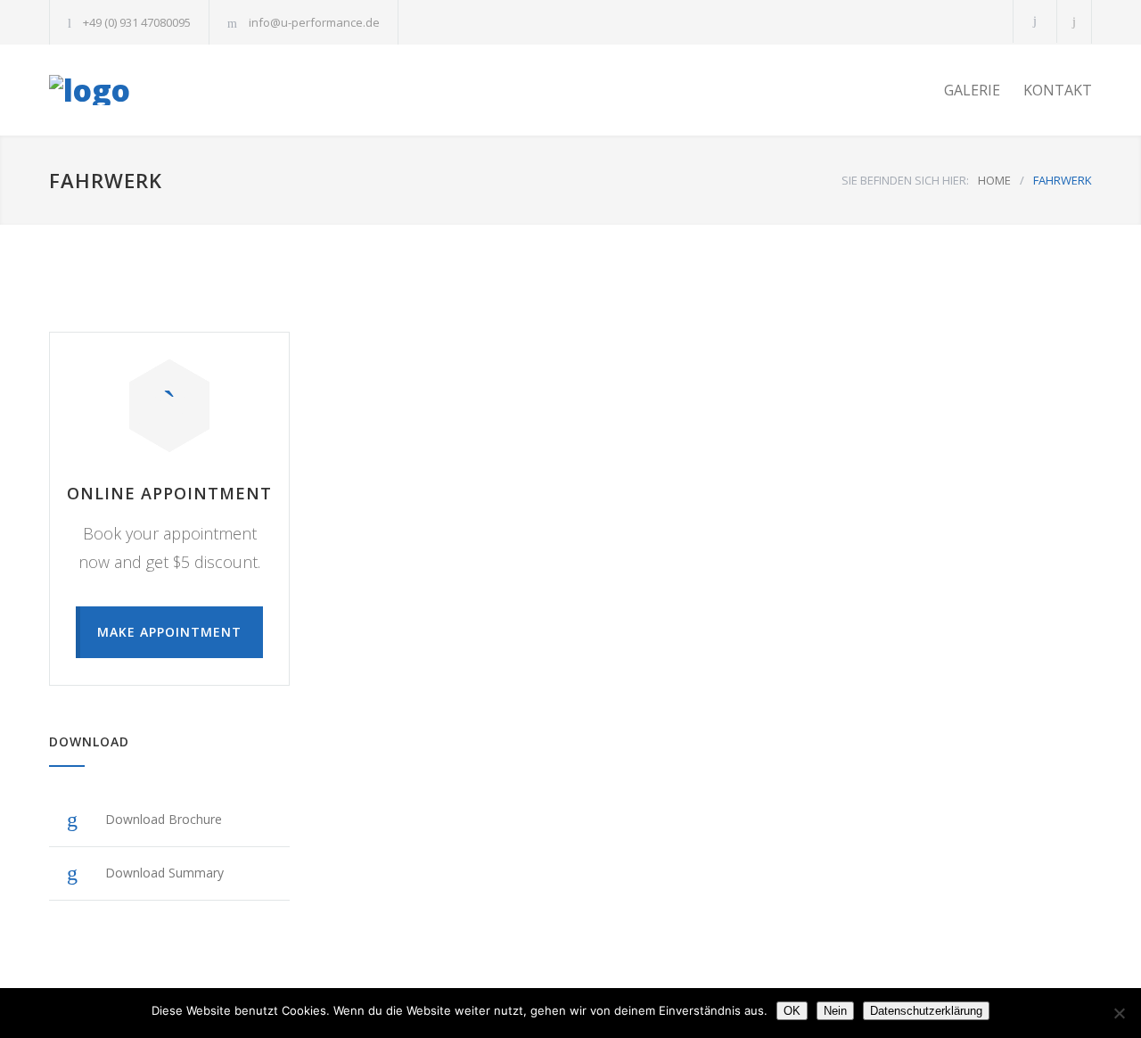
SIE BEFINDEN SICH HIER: (905, 180)
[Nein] (1119, 1013)
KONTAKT (1057, 90)
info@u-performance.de (314, 22)
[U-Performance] (214, 90)
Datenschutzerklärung (926, 1010)
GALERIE (972, 90)
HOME (994, 180)
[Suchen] (1074, 22)
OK (792, 1010)
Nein (835, 1010)
